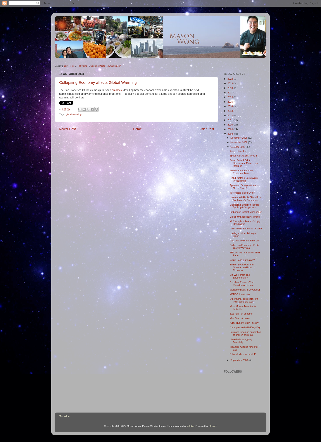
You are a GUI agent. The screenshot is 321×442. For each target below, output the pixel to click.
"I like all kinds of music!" (243, 354)
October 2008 (238, 147)
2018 (230, 88)
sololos (190, 426)
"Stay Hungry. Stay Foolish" (244, 323)
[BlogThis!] (84, 109)
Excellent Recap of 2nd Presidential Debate (242, 283)
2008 (230, 133)
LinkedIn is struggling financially (241, 341)
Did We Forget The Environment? (240, 276)
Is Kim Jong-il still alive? (242, 260)
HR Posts (82, 66)
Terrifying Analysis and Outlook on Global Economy (242, 267)
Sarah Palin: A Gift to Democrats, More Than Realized (244, 163)
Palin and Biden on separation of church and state (245, 333)
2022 (230, 78)
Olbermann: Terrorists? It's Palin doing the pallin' (244, 300)
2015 (230, 101)
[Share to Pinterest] (96, 109)
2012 (230, 115)
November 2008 (239, 142)
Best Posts (69, 66)
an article (117, 90)
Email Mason (114, 66)
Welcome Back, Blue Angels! (245, 289)
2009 (230, 129)
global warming (73, 114)
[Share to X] (88, 109)
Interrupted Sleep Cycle (242, 192)
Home (137, 129)
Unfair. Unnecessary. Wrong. (245, 216)
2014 (230, 106)
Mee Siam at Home (240, 318)
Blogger (213, 426)
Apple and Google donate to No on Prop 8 (244, 186)
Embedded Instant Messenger (246, 212)
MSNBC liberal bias (240, 294)
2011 (230, 120)
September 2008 (239, 360)
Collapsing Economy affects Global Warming (98, 82)
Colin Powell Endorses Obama (246, 228)
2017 (230, 92)
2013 (230, 111)
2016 (230, 97)
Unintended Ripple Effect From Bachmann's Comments (246, 198)
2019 (230, 83)
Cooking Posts (97, 66)
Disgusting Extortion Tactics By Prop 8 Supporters (244, 206)
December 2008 (239, 137)
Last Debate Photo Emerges (245, 240)
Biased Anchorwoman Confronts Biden (241, 172)
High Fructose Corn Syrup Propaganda (244, 179)
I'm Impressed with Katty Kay (245, 327)
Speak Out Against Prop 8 (243, 155)
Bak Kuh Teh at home (241, 313)
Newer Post (67, 129)
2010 (230, 124)
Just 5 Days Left (238, 151)
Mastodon (64, 416)
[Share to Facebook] (92, 109)
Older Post (206, 129)
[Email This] (80, 109)
